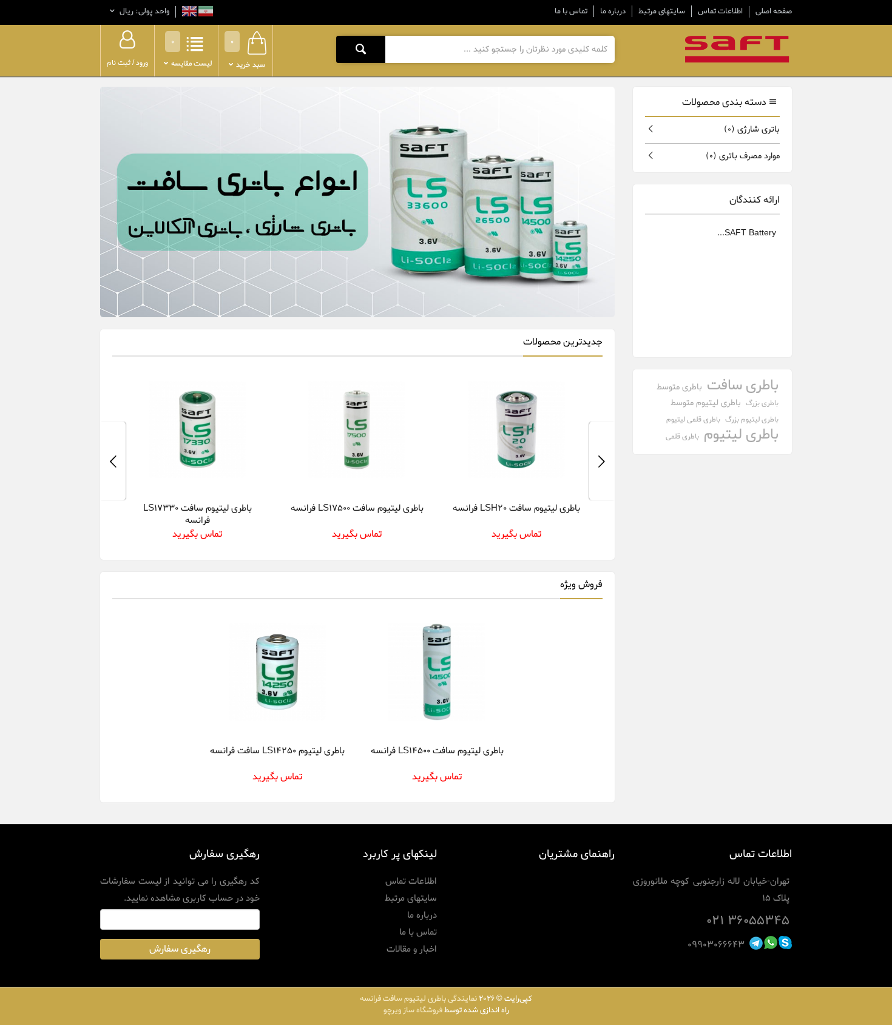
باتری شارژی (752, 129)
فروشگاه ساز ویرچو (412, 1010)
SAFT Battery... (746, 233)
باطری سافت (743, 386)
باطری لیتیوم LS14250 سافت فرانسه (277, 751)
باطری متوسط (679, 387)
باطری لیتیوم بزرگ (752, 419)
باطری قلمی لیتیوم (693, 419)
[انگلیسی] (189, 13)
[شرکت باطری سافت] (737, 48)
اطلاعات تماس (720, 11)
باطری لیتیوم (741, 435)
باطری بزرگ (762, 403)
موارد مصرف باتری (743, 156)
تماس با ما (571, 11)
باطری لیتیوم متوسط (706, 403)
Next (113, 461)
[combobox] (500, 49)
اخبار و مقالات (412, 949)
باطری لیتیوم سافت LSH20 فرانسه (516, 508)
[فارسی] (205, 13)
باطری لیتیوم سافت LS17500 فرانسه (357, 508)
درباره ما (613, 11)
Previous (602, 461)
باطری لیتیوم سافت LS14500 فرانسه (437, 751)
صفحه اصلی (773, 11)
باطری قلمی (682, 436)
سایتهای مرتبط (661, 11)
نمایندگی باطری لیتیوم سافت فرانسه (418, 998)
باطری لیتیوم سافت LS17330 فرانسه (197, 514)
